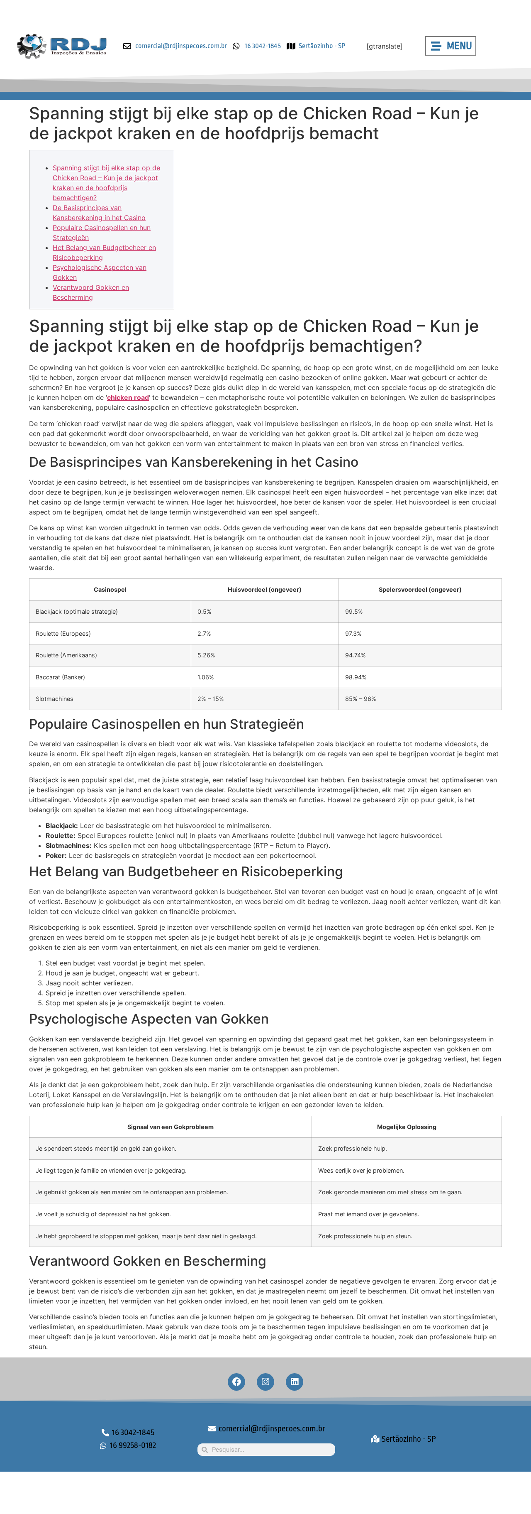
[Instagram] (265, 1382)
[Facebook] (236, 1382)
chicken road (128, 397)
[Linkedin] (294, 1382)
